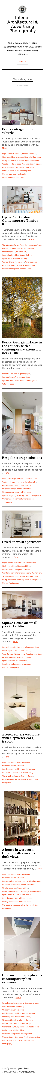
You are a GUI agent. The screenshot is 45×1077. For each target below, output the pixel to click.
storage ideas (8, 171)
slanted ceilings (9, 167)
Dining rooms (20, 654)
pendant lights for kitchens (28, 161)
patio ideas (7, 895)
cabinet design (9, 248)
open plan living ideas (11, 255)
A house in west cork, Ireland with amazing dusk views (18, 853)
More (4, 148)
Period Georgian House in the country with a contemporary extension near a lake (22, 348)
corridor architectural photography (16, 374)
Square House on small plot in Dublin (19, 624)
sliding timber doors (10, 902)
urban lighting (32, 905)
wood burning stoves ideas (13, 178)
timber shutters (9, 174)
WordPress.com (27, 1072)
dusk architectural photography (15, 881)
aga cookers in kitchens (12, 154)
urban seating (8, 908)
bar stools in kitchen (11, 245)
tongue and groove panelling (14, 905)
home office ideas (24, 489)
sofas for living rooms (25, 167)
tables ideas (33, 779)
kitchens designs (19, 576)
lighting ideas (35, 157)
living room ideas (9, 161)
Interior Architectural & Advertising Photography (22, 24)
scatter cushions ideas (12, 164)
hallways (7, 576)
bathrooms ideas (29, 154)
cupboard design (9, 489)
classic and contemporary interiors (16, 570)
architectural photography (13, 1003)
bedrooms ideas (9, 157)
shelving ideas (28, 164)
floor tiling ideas (9, 252)
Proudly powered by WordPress (15, 1068)
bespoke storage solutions (31, 245)
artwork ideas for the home (25, 563)
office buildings (23, 891)
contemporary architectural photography (19, 769)
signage (39, 164)
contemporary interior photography (17, 485)
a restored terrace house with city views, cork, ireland (21, 738)
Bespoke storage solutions (22, 458)
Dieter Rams (37, 573)
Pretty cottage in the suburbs (17, 131)
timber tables (26, 269)
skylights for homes (11, 664)
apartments (8, 563)
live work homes (9, 891)
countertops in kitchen (25, 248)
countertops (8, 654)
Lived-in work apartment (22, 542)
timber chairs (29, 265)
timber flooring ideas (24, 171)
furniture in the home (11, 773)
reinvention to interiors (24, 776)
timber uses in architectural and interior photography (18, 500)
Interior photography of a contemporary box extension (22, 979)
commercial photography (26, 482)
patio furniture (9, 661)
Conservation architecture (13, 766)
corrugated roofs (10, 377)
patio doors (7, 259)
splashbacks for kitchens (13, 265)
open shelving (26, 255)
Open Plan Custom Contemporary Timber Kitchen (20, 220)
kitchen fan (21, 252)
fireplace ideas (23, 157)
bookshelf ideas (32, 479)
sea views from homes (22, 895)
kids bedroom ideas (34, 654)
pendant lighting (20, 259)
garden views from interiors (14, 381)
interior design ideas (11, 492)
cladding (20, 1007)
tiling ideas (7, 783)
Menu (21, 61)
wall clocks (22, 174)
